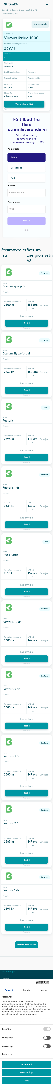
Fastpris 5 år (11, 689)
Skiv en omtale (40, 24)
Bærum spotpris (14, 286)
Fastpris (8, 420)
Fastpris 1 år (11, 488)
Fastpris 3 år (11, 756)
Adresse (11, 186)
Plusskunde (10, 555)
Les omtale (26, 316)
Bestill (27, 323)
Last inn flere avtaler (26, 945)
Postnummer (14, 202)
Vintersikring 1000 (24, 104)
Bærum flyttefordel (16, 353)
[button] (46, 4)
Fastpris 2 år (11, 823)
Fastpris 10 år (12, 622)
